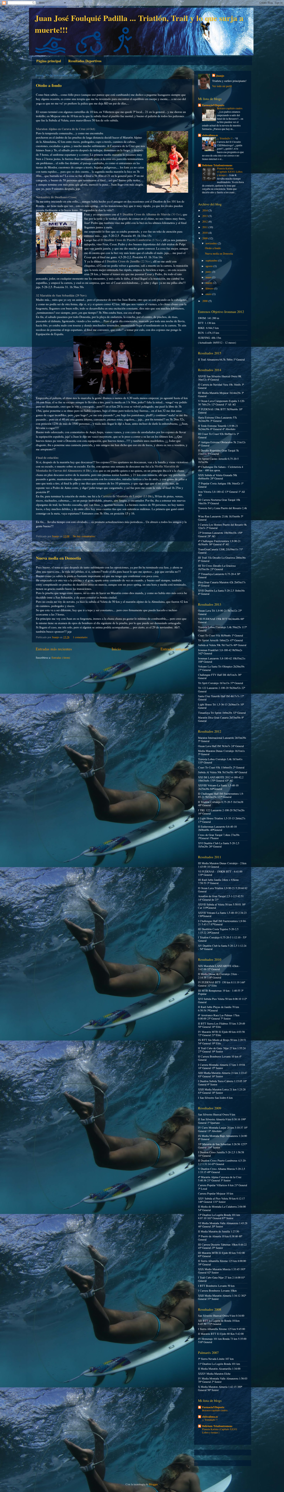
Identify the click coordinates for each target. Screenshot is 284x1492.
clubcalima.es (210, 135)
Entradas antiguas (174, 648)
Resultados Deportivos (84, 60)
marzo (209, 283)
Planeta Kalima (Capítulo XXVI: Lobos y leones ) (229, 172)
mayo (209, 277)
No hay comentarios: (84, 536)
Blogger (153, 1484)
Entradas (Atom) (61, 657)
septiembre (212, 260)
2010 (205, 233)
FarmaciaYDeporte (213, 105)
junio (209, 271)
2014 (205, 210)
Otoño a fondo (49, 85)
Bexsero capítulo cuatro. (230, 108)
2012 (205, 221)
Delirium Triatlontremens (217, 165)
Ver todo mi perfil (222, 86)
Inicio (116, 648)
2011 (205, 227)
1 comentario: (81, 637)
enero (209, 294)
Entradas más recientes (54, 648)
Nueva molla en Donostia (58, 558)
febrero (210, 288)
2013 (205, 216)
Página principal (48, 60)
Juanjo (220, 76)
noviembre (212, 243)
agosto (209, 266)
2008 (205, 301)
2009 (205, 238)
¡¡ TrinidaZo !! (225, 138)
